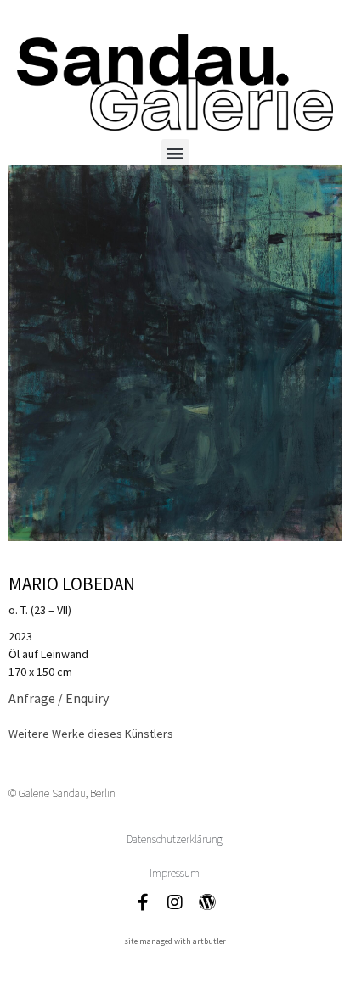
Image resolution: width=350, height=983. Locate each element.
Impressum (175, 873)
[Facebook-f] (143, 902)
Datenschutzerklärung (175, 839)
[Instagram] (175, 902)
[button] (175, 153)
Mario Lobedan (71, 583)
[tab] (90, 734)
